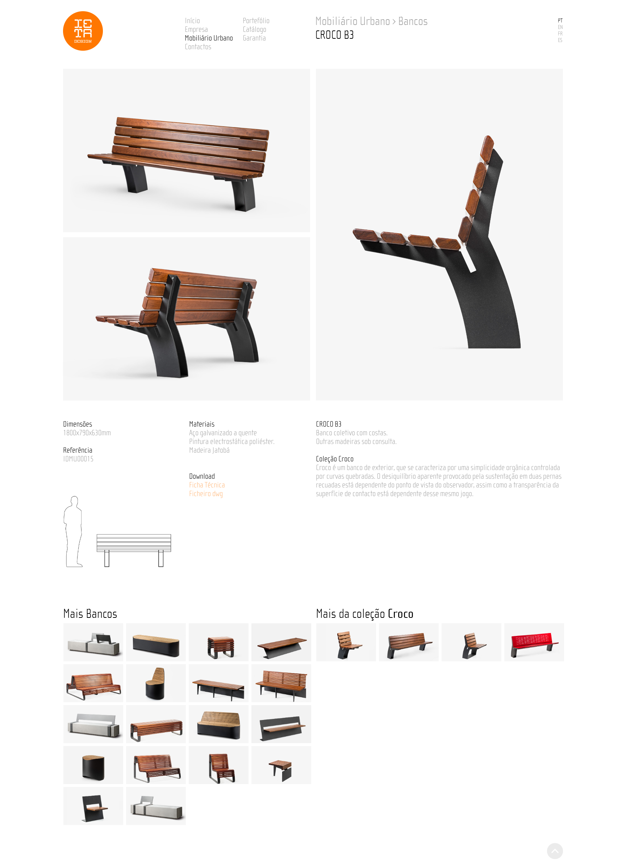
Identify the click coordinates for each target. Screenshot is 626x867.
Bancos (413, 21)
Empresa (196, 29)
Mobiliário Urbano (209, 38)
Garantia (254, 38)
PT (560, 21)
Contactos (198, 47)
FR (560, 34)
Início (192, 21)
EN (560, 27)
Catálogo (254, 29)
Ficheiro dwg (206, 494)
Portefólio (256, 21)
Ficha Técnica (207, 485)
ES (560, 40)
